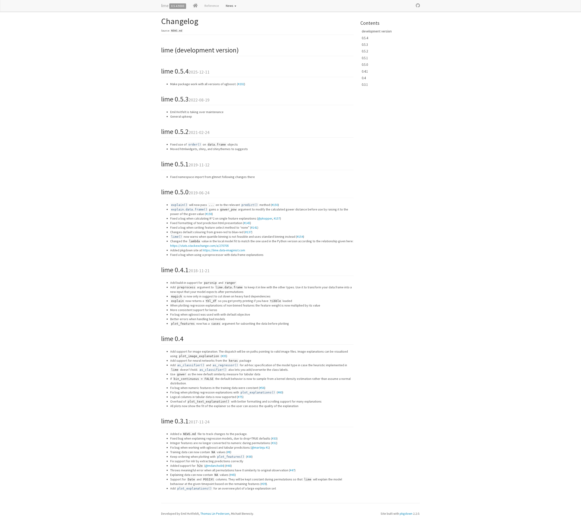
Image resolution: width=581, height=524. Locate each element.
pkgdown (406, 514)
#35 (224, 356)
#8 (228, 452)
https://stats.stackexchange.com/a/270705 (199, 246)
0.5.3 (365, 44)
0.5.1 (365, 58)
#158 (209, 214)
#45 (232, 475)
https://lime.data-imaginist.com (224, 250)
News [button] (230, 6)
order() (194, 144)
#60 (280, 392)
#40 (228, 466)
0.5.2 (365, 51)
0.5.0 (365, 64)
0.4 (364, 78)
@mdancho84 (214, 466)
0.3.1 (365, 84)
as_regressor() (225, 365)
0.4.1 (365, 71)
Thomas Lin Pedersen (214, 514)
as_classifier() (190, 365)
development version (377, 31)
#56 (262, 388)
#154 (300, 237)
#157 (277, 218)
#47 (292, 470)
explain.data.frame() (189, 209)
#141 (254, 227)
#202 (241, 84)
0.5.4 (365, 38)
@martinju (258, 447)
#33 (274, 438)
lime (164, 5)
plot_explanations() (258, 392)
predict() (249, 205)
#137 (248, 232)
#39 (263, 484)
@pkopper (265, 218)
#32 (274, 443)
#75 (240, 397)
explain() (179, 205)
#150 (275, 205)
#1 (267, 447)
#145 (247, 223)
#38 (249, 457)
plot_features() (230, 456)
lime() (176, 236)
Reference (211, 6)
